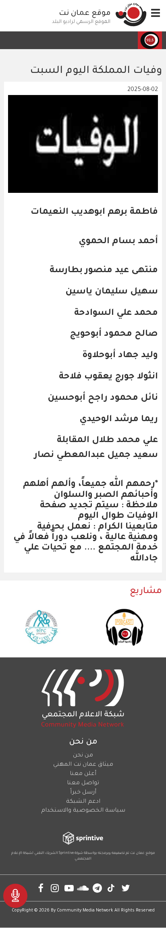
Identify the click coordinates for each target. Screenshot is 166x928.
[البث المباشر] (15, 896)
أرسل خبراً (83, 793)
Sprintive (66, 854)
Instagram (55, 888)
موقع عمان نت (85, 14)
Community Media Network (85, 910)
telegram (97, 888)
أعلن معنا (83, 774)
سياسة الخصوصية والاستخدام (83, 811)
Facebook (41, 888)
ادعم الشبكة (83, 802)
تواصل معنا (83, 783)
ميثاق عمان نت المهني (83, 765)
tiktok (111, 888)
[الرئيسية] (131, 14)
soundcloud (83, 888)
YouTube (69, 888)
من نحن (83, 755)
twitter (125, 888)
